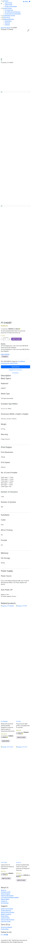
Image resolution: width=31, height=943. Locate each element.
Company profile (5, 892)
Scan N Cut (7, 17)
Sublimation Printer (9, 15)
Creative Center (5, 918)
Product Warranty (6, 910)
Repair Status (5, 916)
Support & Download (7, 908)
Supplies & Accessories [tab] (15, 370)
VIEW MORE (5, 741)
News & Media (5, 899)
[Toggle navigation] (25, 5)
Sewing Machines (9, 19)
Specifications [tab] (15, 367)
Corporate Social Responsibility (10, 897)
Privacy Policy (5, 929)
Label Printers (8, 8)
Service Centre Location (7, 912)
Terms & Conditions (6, 927)
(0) (27, 1)
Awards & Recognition (7, 895)
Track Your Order (6, 921)
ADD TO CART (16, 339)
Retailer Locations (6, 914)
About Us (3, 890)
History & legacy (5, 894)
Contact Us (4, 901)
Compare (5, 356)
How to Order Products (7, 919)
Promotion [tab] (15, 373)
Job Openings (5, 903)
